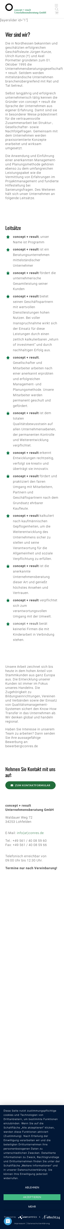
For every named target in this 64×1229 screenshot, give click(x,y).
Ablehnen (32, 1187)
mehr (32, 1206)
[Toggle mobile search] (57, 9)
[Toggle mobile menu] (57, 5)
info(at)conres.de (30, 833)
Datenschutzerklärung (38, 1223)
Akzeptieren (32, 1197)
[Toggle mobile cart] (57, 13)
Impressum (19, 1223)
